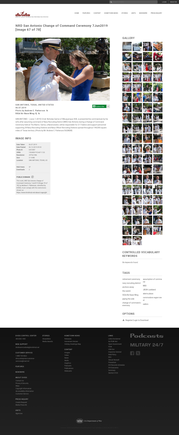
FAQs (17, 386)
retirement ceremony (131, 279)
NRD (145, 286)
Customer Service (22, 394)
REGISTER (173, 2)
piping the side (128, 299)
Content (97, 13)
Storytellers (46, 339)
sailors (145, 304)
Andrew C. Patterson (35, 111)
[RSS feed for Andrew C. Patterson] (47, 111)
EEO (109, 357)
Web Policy (112, 355)
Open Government (115, 344)
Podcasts (67, 366)
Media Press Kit (21, 405)
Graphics (67, 363)
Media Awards (47, 341)
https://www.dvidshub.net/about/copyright (32, 192)
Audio (66, 360)
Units (133, 13)
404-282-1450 (21, 339)
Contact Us (20, 381)
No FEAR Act (112, 341)
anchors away (128, 287)
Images (67, 353)
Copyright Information (23, 388)
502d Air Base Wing (24, 113)
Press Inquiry (156, 13)
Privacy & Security (22, 383)
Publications (68, 368)
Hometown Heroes (71, 341)
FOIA (110, 347)
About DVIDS (21, 377)
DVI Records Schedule (116, 365)
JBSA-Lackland (149, 290)
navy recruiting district (131, 283)
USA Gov (111, 349)
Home (77, 13)
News (66, 358)
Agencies (19, 413)
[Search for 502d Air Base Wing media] (36, 113)
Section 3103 (113, 373)
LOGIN (164, 2)
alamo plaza (148, 294)
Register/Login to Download (137, 320)
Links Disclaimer (114, 339)
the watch (126, 291)
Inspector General (114, 352)
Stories (124, 13)
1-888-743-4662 (21, 356)
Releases (67, 339)
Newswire (143, 13)
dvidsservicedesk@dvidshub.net (27, 347)
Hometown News (111, 13)
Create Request (21, 402)
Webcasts (68, 371)
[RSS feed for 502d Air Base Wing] (39, 113)
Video (66, 355)
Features (86, 13)
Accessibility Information (25, 391)
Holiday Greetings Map (72, 344)
